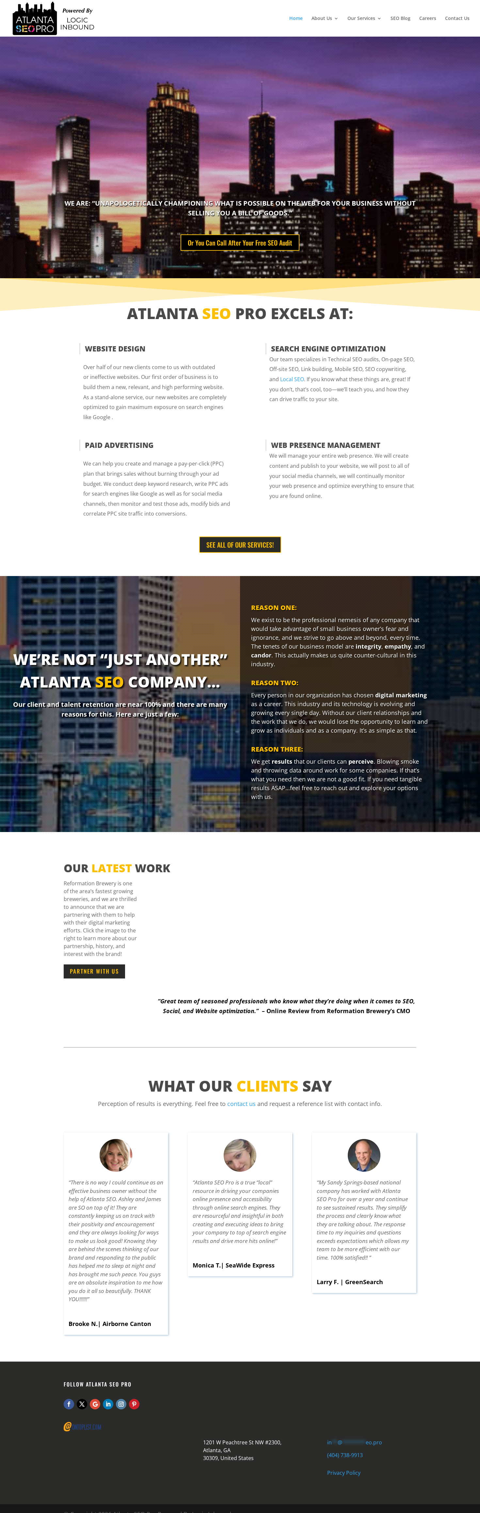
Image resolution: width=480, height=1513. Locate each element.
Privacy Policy (343, 1472)
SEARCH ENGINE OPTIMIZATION (328, 348)
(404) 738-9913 (345, 1455)
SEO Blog (400, 18)
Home (296, 18)
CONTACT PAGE (263, 1403)
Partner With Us (94, 971)
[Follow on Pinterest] (134, 1404)
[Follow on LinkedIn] (108, 1404)
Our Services (361, 18)
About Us (322, 18)
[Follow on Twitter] (82, 1404)
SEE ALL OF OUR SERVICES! (240, 545)
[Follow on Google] (95, 1404)
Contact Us (457, 18)
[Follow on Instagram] (121, 1404)
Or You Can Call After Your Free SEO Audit (240, 242)
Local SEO (292, 379)
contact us (241, 1104)
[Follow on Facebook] (69, 1404)
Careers (427, 18)
